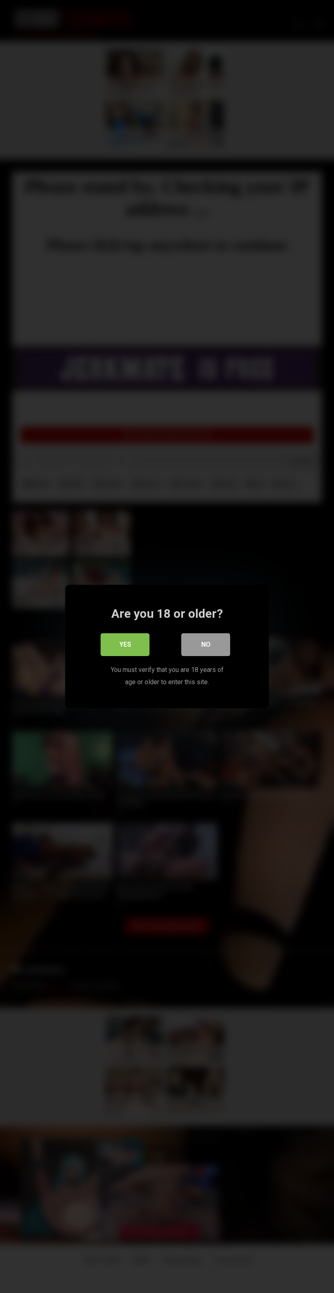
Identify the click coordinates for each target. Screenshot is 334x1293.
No (206, 644)
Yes (125, 644)
